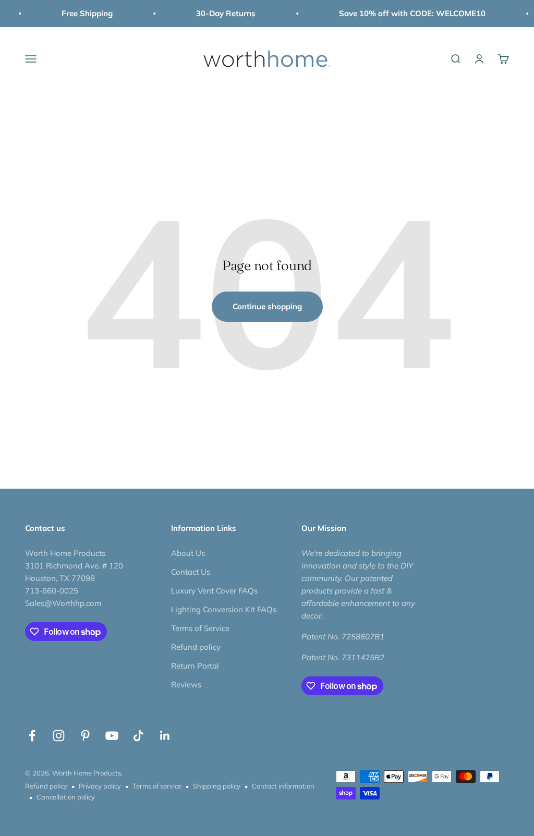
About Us (188, 553)
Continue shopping (267, 306)
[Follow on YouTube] (112, 736)
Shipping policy (216, 786)
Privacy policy (100, 786)
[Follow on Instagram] (59, 736)
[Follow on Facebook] (32, 736)
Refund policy (196, 647)
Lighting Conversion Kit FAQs (223, 609)
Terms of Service (200, 628)
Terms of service (156, 786)
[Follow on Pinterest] (85, 736)
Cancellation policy (66, 797)
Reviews (186, 684)
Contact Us (190, 572)
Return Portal (195, 666)
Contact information (283, 786)
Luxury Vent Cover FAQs (214, 591)
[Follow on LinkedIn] (165, 736)
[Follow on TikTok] (138, 736)
